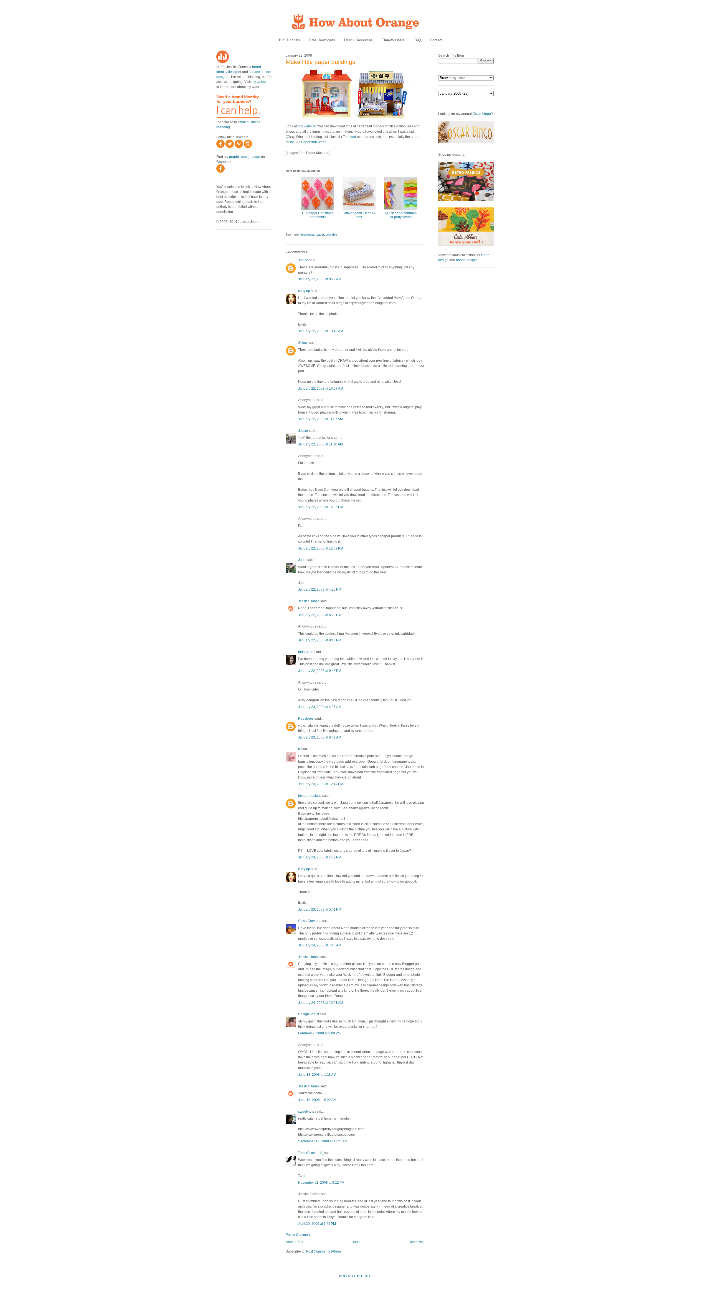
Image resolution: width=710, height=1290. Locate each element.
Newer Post (294, 1242)
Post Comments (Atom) (323, 1251)
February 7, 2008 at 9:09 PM (319, 1033)
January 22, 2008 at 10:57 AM (320, 388)
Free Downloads (322, 40)
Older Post (416, 1242)
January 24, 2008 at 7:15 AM (319, 945)
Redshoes (306, 718)
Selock (303, 343)
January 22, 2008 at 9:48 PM (319, 671)
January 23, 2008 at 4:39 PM (319, 857)
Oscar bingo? (483, 114)
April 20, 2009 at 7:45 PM (317, 1224)
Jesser (303, 431)
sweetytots (306, 1111)
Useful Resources (358, 40)
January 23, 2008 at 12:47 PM (320, 784)
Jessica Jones (309, 601)
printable (331, 234)
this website (306, 126)
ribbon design (466, 260)
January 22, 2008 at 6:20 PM (319, 615)
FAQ (417, 40)
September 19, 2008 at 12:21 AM (323, 1141)
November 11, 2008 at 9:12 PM (321, 1183)
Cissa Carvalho (309, 921)
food (352, 137)
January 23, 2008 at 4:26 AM (319, 707)
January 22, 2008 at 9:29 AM (319, 279)
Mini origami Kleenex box (359, 215)
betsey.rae (306, 652)
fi (299, 749)
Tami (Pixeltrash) (310, 1153)
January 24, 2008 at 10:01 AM (320, 1003)
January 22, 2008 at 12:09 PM (320, 548)
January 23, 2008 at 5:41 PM (319, 909)
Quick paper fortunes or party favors (401, 215)
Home (356, 1242)
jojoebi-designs (309, 796)
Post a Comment (298, 1235)
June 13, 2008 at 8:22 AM (317, 1100)
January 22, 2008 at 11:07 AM (320, 419)
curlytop (304, 291)
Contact (436, 40)
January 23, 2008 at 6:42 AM (319, 737)
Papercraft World (313, 142)
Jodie (302, 560)
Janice (303, 260)
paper (320, 234)
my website (260, 82)
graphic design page (244, 157)
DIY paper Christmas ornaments (317, 215)
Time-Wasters (393, 40)
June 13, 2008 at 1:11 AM (317, 1075)
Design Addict (308, 1014)
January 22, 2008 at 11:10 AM (320, 444)
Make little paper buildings (320, 62)
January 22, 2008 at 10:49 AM (320, 331)
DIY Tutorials (289, 40)
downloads (307, 234)
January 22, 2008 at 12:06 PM (320, 507)
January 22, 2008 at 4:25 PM (319, 589)
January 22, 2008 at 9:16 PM (319, 640)
